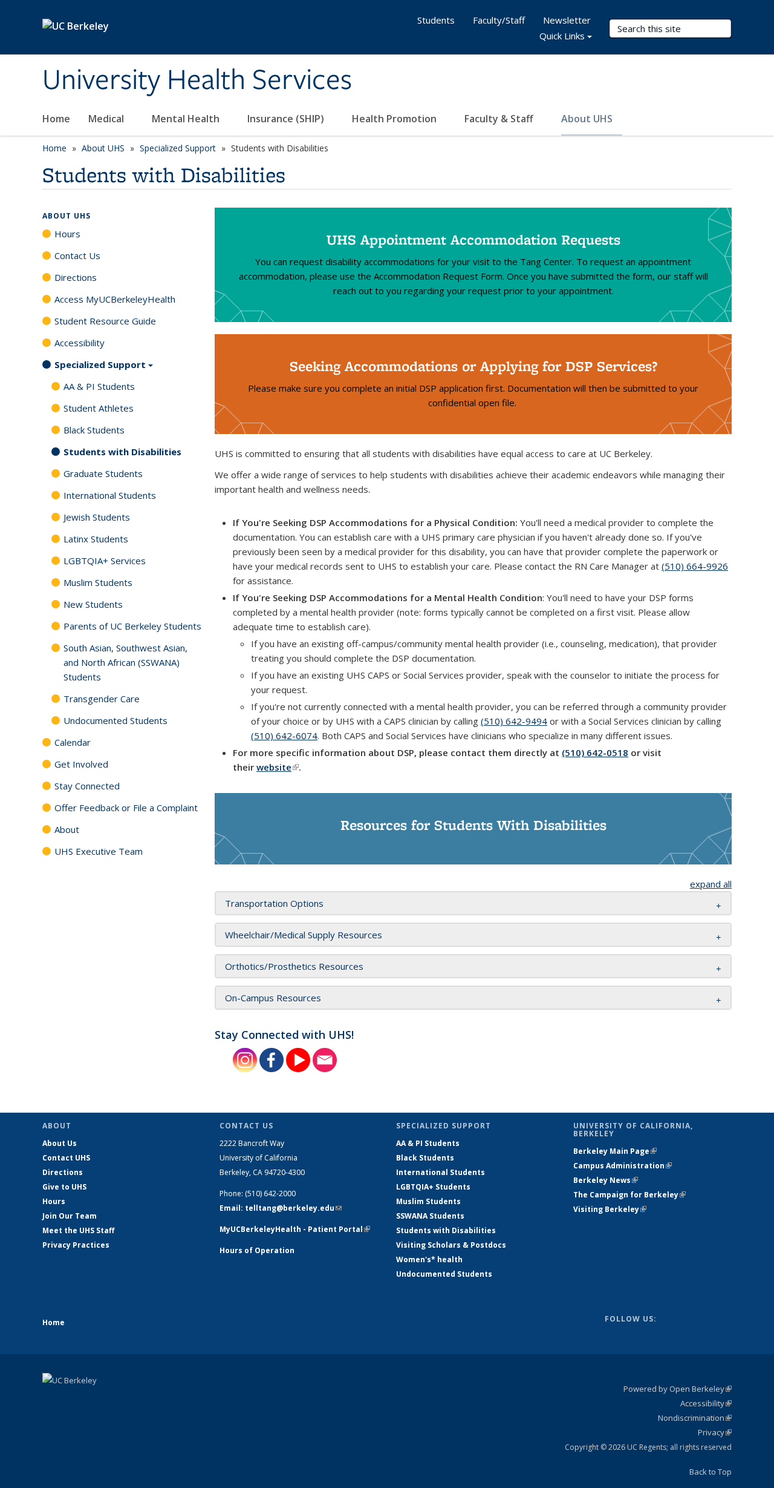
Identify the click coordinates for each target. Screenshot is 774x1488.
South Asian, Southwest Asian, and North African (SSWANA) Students (125, 662)
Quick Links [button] (562, 36)
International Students (109, 495)
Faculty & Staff (500, 118)
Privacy (715, 1432)
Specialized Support (178, 148)
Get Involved (81, 764)
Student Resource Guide (105, 321)
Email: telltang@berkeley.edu (281, 1208)
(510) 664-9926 (695, 566)
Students (436, 20)
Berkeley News (605, 1180)
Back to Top (710, 1471)
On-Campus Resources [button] (274, 998)
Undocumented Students (115, 720)
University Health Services (197, 80)
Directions (75, 277)
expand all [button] (711, 884)
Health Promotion (395, 118)
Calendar (72, 742)
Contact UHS (66, 1158)
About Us (59, 1143)
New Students (93, 604)
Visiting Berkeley (609, 1209)
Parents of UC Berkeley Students (132, 626)
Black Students (94, 430)
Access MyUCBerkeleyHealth (114, 299)
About (66, 829)
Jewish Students (96, 517)
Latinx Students (95, 539)
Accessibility (79, 343)
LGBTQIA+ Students (433, 1187)
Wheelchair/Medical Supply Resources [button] (303, 935)
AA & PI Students (99, 386)
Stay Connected (87, 786)
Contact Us (77, 255)
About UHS (588, 118)
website (277, 767)
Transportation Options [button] (274, 903)
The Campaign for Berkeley (629, 1195)
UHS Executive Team (98, 851)
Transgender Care (101, 699)
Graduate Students (103, 473)
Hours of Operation (257, 1250)
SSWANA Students (430, 1216)
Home (56, 118)
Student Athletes (98, 408)
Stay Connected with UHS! (284, 1034)
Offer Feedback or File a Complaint (126, 808)
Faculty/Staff (499, 20)
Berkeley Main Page (615, 1151)
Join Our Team (69, 1216)
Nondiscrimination (695, 1417)
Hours (67, 234)
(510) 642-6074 (284, 735)
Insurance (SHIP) (287, 118)
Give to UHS (64, 1187)
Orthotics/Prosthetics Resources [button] (294, 966)
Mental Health (187, 118)
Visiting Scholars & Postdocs (451, 1245)
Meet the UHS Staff (78, 1230)
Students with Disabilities (122, 452)
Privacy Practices (75, 1245)
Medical (107, 118)
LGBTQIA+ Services (104, 561)
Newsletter (567, 20)
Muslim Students (97, 582)
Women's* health (429, 1259)
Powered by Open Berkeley (677, 1388)
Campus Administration (622, 1165)
